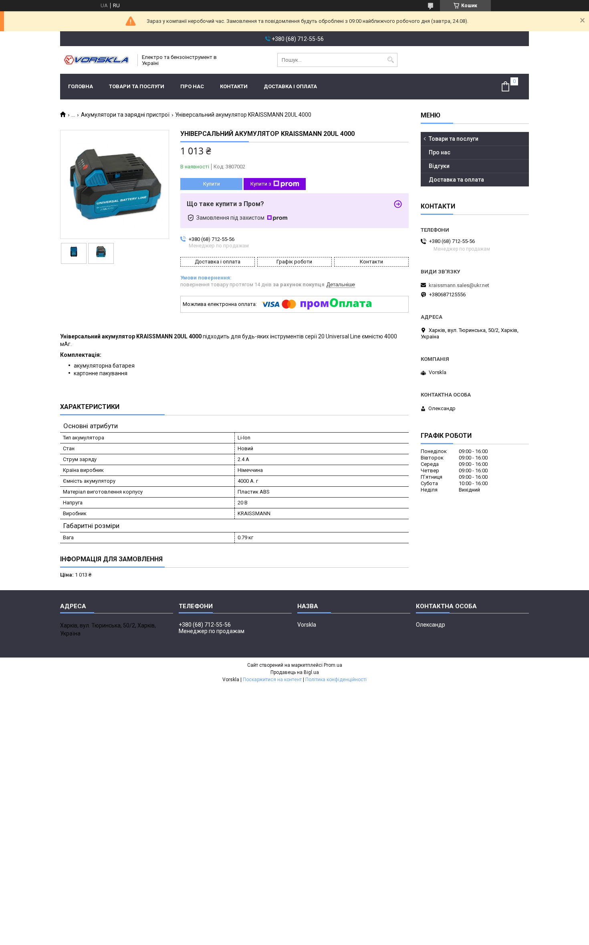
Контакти (234, 86)
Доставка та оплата (456, 179)
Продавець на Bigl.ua (294, 672)
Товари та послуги (136, 86)
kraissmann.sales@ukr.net (459, 285)
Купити (211, 184)
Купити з (260, 184)
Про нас (192, 86)
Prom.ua (333, 665)
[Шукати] (390, 60)
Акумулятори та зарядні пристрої (125, 114)
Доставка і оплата (290, 86)
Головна (80, 86)
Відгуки (439, 166)
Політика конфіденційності (336, 679)
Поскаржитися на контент (272, 679)
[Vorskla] (96, 60)
